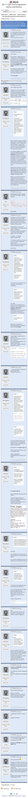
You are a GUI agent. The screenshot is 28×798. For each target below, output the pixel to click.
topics (14, 170)
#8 (11, 334)
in (25, 168)
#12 (11, 534)
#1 (11, 30)
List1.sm (13, 742)
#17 (11, 688)
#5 (11, 191)
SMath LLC (4, 796)
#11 (11, 463)
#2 (11, 52)
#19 (11, 734)
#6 (11, 215)
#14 (11, 608)
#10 (11, 390)
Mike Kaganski (6, 61)
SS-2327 (16, 75)
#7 (11, 252)
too (17, 170)
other (12, 170)
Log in (2, 10)
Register (7, 10)
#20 (11, 756)
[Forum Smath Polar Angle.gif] (19, 603)
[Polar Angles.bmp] (19, 528)
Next (14, 18)
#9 (11, 367)
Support (24, 796)
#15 (11, 631)
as (24, 168)
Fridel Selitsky (6, 674)
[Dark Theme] (14, 794)
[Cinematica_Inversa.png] (19, 207)
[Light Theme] (11, 794)
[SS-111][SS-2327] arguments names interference (14, 16)
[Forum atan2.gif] (19, 104)
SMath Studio (12, 14)
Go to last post (23, 27)
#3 (11, 85)
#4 (11, 108)
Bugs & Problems (22, 14)
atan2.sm (14, 667)
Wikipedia (13, 154)
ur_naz (5, 744)
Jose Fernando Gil (6, 39)
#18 (11, 711)
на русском (17, 796)
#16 (11, 665)
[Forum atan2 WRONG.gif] (19, 358)
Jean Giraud (5, 95)
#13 (11, 567)
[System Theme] (17, 794)
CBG (6, 201)
